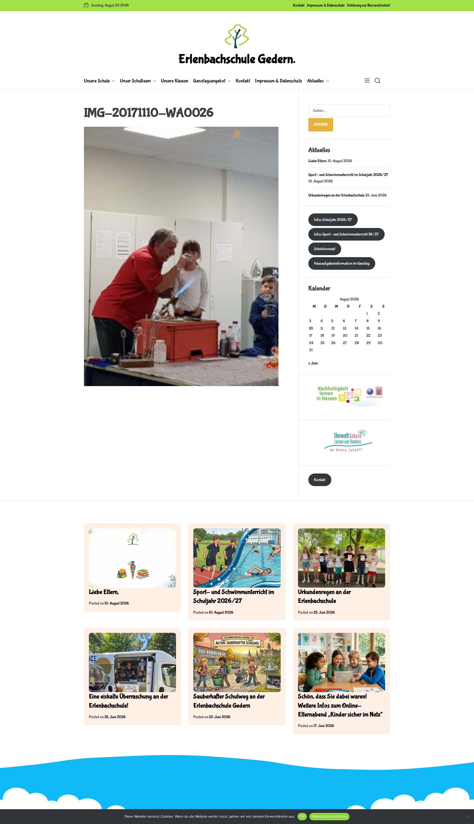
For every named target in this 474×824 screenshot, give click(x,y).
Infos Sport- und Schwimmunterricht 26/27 (346, 234)
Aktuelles (315, 81)
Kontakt (298, 5)
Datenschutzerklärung (329, 816)
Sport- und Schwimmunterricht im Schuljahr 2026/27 (348, 174)
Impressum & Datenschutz (326, 5)
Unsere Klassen (174, 81)
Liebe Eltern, (317, 161)
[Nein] (467, 816)
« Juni (313, 363)
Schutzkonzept (324, 249)
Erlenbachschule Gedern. (237, 59)
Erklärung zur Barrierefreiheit (368, 5)
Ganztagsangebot (209, 81)
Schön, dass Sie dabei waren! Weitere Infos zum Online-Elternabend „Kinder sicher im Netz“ (340, 705)
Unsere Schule (97, 81)
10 (311, 328)
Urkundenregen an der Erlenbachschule (336, 195)
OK (302, 816)
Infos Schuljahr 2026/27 (333, 219)
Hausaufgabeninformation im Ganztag (341, 263)
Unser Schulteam (135, 81)
